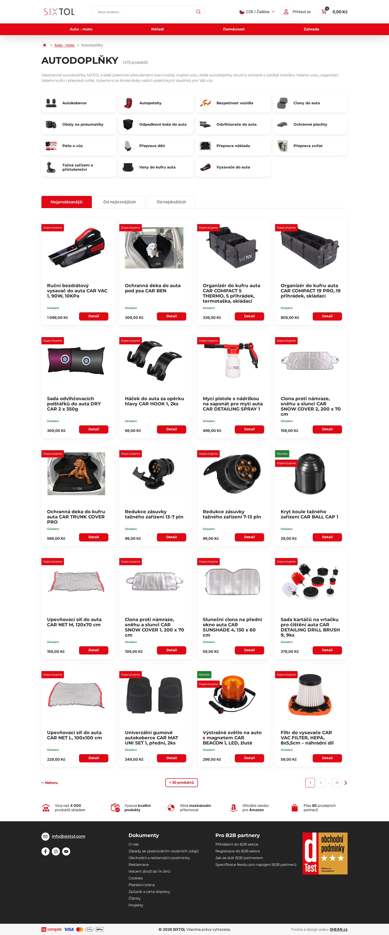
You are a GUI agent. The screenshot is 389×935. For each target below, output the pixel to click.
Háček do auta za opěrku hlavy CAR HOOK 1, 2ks (154, 401)
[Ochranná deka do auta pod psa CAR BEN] (154, 247)
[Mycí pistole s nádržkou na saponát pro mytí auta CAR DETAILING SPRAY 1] (232, 360)
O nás (134, 844)
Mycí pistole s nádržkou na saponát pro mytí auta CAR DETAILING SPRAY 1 (233, 404)
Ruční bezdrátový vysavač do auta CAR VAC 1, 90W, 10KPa (77, 291)
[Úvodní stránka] (44, 45)
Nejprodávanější (67, 202)
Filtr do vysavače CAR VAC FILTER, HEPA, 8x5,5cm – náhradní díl (307, 738)
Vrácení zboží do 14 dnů (149, 871)
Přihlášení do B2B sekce (236, 844)
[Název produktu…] (148, 11)
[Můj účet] (286, 12)
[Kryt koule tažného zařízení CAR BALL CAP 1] (310, 473)
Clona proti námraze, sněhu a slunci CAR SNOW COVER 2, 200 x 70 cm (311, 406)
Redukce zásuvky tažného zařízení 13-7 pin (154, 514)
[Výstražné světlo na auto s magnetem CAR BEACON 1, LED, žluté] (232, 694)
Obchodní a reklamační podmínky (159, 858)
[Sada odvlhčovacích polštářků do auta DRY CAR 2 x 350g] (76, 360)
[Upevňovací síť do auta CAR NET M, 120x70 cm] (76, 581)
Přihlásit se (302, 11)
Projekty (136, 905)
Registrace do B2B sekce (237, 851)
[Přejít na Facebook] (45, 851)
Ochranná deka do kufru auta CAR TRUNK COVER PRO (76, 517)
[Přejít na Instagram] (56, 851)
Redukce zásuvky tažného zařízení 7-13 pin (232, 514)
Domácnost (234, 29)
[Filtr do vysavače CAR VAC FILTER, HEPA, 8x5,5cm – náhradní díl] (310, 694)
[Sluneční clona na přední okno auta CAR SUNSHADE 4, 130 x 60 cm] (232, 581)
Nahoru (51, 783)
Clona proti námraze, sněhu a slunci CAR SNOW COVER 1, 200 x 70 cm (154, 627)
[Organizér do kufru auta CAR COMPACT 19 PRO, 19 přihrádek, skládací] (310, 247)
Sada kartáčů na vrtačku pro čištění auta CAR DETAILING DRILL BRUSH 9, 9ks (310, 627)
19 (336, 782)
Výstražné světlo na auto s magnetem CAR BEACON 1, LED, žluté (232, 738)
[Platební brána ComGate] (51, 929)
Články (135, 898)
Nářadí (157, 29)
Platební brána (142, 885)
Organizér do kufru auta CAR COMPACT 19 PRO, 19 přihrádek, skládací (311, 291)
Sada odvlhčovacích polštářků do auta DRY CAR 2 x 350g (74, 404)
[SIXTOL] (59, 12)
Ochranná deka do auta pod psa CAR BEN (153, 288)
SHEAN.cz (339, 929)
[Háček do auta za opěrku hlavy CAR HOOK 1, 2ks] (154, 360)
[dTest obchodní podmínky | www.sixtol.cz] (325, 853)
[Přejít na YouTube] (66, 851)
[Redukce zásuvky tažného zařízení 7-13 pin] (232, 473)
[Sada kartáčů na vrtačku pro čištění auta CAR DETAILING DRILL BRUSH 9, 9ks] (310, 581)
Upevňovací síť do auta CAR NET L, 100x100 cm (74, 735)
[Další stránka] (346, 782)
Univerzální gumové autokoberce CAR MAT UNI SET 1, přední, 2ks (151, 738)
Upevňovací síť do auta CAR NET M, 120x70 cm (74, 622)
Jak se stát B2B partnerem (239, 858)
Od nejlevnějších (119, 202)
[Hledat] (198, 12)
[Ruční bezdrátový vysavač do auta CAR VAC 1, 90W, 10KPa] (76, 247)
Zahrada (311, 29)
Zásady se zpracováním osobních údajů (164, 851)
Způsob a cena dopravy (149, 892)
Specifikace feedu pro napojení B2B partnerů (255, 864)
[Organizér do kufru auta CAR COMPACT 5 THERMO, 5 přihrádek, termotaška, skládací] (232, 247)
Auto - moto (81, 29)
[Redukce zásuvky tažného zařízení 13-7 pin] (154, 473)
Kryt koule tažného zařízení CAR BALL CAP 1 (309, 514)
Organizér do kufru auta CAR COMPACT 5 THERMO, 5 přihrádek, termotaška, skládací (231, 293)
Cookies (136, 878)
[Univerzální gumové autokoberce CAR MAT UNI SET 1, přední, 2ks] (154, 694)
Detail (93, 316)
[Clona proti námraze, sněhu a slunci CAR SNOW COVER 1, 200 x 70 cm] (154, 581)
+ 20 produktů (181, 782)
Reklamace (139, 864)
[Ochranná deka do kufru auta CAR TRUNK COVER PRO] (76, 473)
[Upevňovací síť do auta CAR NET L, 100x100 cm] (76, 694)
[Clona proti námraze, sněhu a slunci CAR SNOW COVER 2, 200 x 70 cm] (310, 360)
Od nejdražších (171, 202)
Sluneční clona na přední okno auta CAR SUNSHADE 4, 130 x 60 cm (232, 627)
